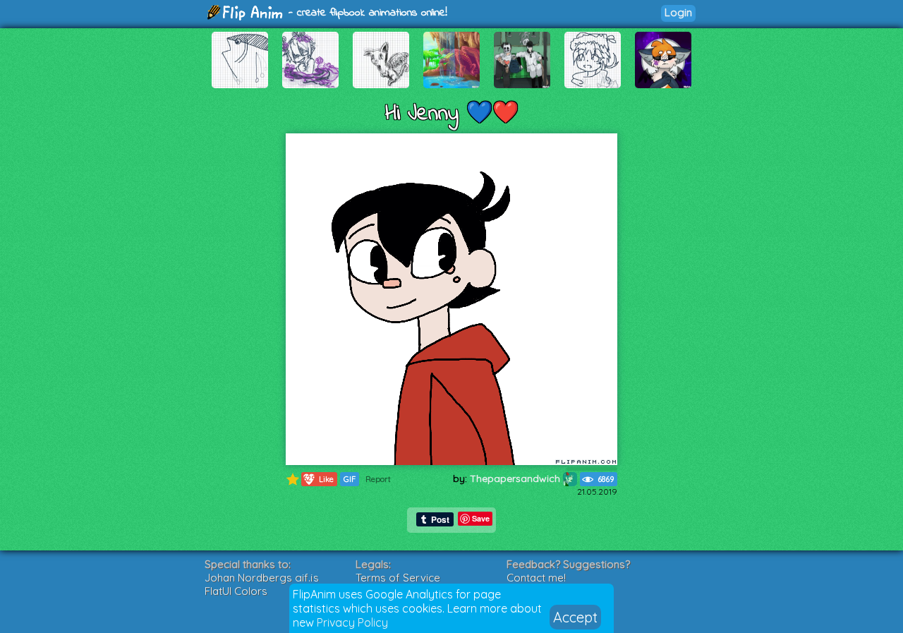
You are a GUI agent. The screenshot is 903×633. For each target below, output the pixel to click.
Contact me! (536, 577)
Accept (575, 617)
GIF (350, 479)
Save (481, 518)
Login (678, 12)
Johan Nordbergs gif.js (262, 577)
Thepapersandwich (516, 478)
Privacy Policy (352, 622)
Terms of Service (398, 577)
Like (318, 479)
